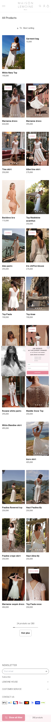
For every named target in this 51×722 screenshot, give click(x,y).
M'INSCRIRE (38, 372)
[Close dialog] (48, 347)
